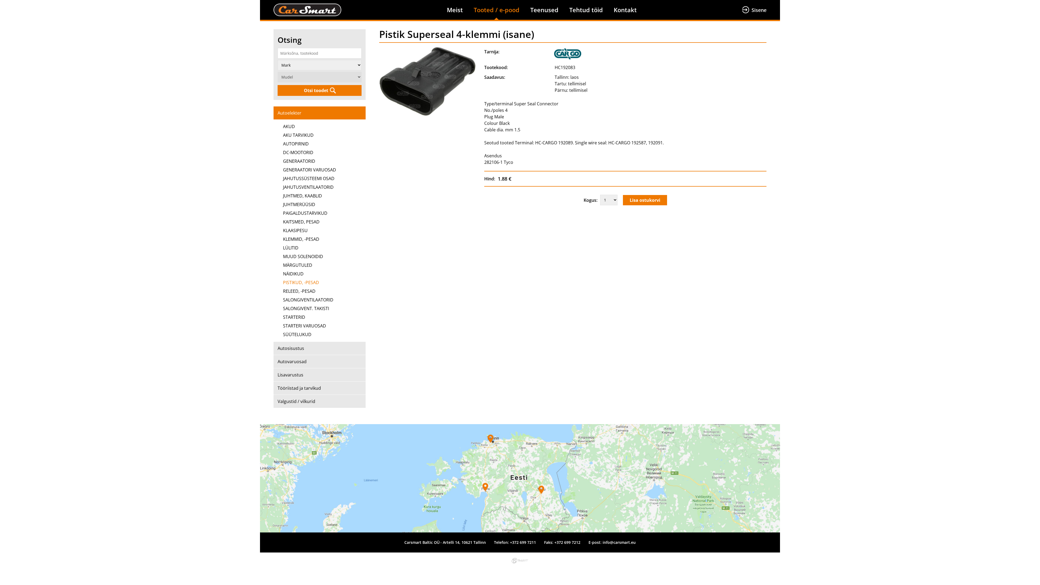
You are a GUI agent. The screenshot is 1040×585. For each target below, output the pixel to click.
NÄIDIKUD (293, 274)
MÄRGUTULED (297, 265)
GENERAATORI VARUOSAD (309, 170)
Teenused (544, 10)
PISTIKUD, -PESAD (301, 282)
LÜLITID (290, 248)
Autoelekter (289, 113)
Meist (455, 10)
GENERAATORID (299, 161)
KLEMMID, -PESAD (301, 239)
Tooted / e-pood (496, 10)
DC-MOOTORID (298, 152)
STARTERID (294, 317)
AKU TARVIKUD (298, 135)
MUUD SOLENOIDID (303, 256)
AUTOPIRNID (296, 144)
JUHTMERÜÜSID (299, 204)
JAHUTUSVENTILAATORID (308, 187)
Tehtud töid (586, 10)
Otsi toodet (316, 90)
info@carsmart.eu (619, 542)
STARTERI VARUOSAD (304, 326)
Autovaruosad (292, 362)
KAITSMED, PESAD (301, 222)
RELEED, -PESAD (299, 291)
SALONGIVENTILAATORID (308, 300)
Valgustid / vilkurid (296, 401)
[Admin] (1, 3)
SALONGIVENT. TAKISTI (306, 308)
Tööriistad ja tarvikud (299, 388)
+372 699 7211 (523, 542)
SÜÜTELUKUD (297, 334)
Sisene (759, 10)
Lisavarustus (290, 375)
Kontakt (625, 10)
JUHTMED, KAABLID (302, 196)
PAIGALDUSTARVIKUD (305, 213)
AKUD (289, 126)
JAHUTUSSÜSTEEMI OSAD (308, 178)
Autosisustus (291, 348)
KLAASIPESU (295, 230)
